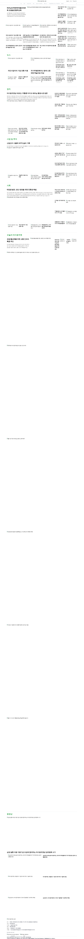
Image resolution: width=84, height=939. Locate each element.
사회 (33, 3)
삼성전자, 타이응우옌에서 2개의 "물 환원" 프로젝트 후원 (56, 898)
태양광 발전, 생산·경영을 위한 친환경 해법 (22, 189)
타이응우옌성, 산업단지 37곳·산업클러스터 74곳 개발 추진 (71, 79)
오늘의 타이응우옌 (39, 3)
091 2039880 (18, 928)
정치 (24, 3)
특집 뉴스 (45, 3)
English (67, 1)
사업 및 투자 (29, 3)
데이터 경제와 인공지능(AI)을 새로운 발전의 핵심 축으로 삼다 (57, 244)
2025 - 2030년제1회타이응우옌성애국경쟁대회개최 (60, 116)
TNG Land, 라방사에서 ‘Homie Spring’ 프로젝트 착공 (60, 191)
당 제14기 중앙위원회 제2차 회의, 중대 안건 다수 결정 (60, 95)
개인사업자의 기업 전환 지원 (13, 35)
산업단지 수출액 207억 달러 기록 (18, 143)
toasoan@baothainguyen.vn (15, 929)
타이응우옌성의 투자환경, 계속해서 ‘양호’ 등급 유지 (60, 174)
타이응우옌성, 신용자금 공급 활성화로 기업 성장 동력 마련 (60, 79)
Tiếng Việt (74, 1)
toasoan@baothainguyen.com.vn (28, 929)
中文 (71, 1)
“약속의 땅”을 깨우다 (68, 241)
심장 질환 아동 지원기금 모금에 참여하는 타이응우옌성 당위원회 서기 (31, 852)
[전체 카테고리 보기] (76, 3)
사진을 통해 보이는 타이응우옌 (54, 3)
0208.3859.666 (12, 926)
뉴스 (21, 3)
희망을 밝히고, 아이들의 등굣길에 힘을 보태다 (46, 226)
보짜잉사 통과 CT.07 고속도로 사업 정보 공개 (60, 155)
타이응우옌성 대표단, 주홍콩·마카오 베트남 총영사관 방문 (27, 93)
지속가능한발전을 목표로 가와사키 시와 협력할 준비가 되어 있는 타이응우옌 (31, 47)
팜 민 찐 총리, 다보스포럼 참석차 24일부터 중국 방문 (60, 127)
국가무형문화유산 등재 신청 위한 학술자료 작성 (62, 15)
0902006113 (12, 928)
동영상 (62, 3)
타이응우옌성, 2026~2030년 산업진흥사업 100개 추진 (47, 176)
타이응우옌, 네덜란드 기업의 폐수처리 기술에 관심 (55, 876)
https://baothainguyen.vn (39, 938)
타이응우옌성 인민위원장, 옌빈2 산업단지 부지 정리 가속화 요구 (60, 66)
